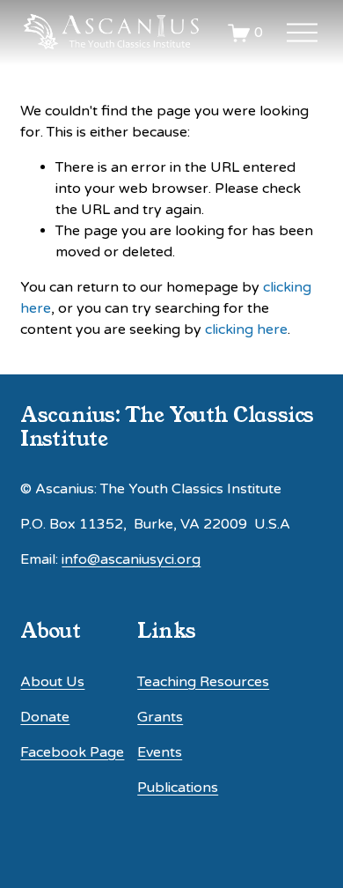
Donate (44, 717)
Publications (177, 787)
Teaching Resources (203, 682)
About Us (52, 682)
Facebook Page (72, 752)
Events (159, 752)
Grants (160, 717)
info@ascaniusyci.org (131, 559)
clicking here (246, 329)
